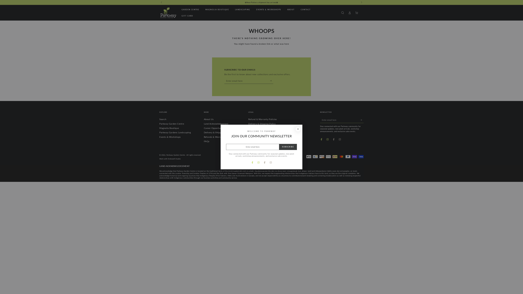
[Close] (298, 129)
